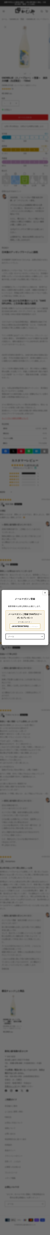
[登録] (41, 636)
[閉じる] (45, 592)
